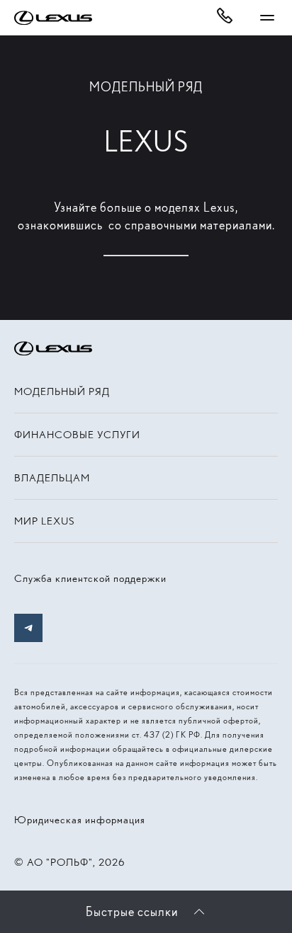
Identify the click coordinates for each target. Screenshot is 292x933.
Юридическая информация (79, 819)
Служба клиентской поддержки (90, 578)
